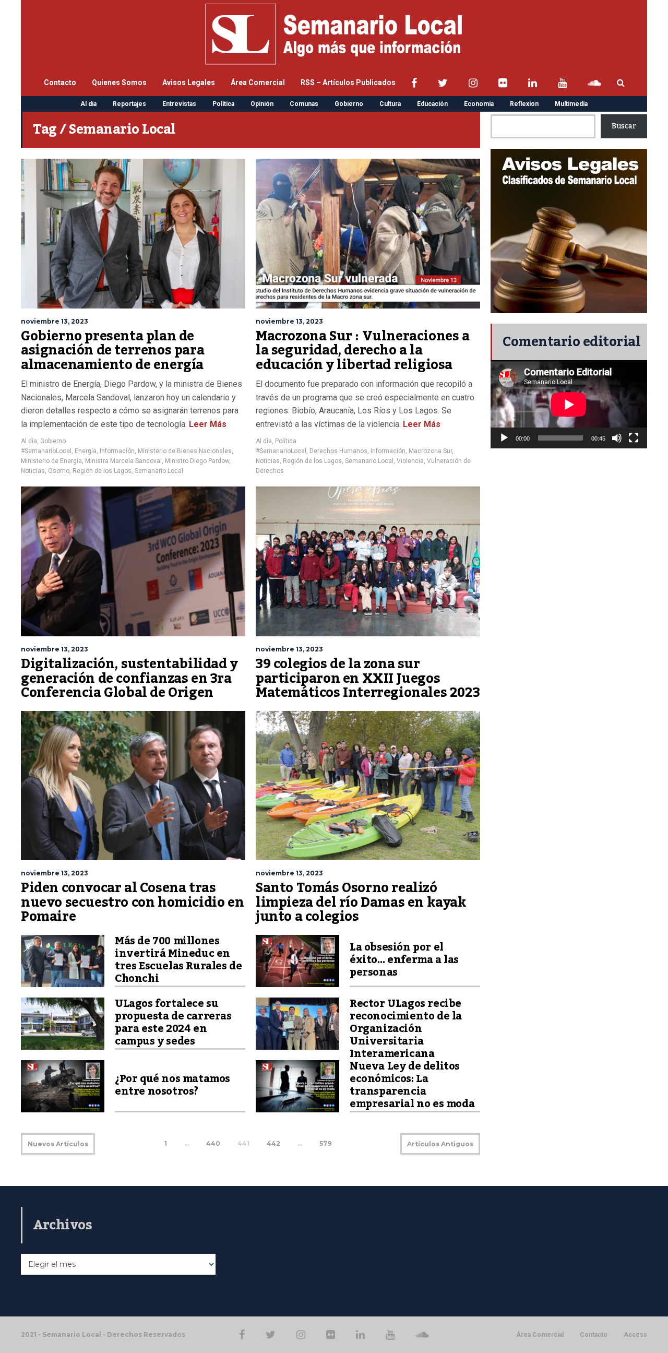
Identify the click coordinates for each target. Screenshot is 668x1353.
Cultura (390, 104)
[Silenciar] (617, 438)
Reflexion (524, 104)
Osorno (58, 470)
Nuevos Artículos (58, 1144)
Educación (432, 104)
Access (635, 1334)
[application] (569, 404)
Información (117, 451)
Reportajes (129, 104)
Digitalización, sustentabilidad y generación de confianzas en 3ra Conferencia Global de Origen (129, 678)
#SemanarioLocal (46, 451)
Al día (88, 104)
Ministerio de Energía (51, 461)
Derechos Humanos (338, 451)
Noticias (33, 470)
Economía (479, 104)
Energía (86, 451)
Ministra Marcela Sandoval (123, 461)
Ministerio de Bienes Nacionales (185, 451)
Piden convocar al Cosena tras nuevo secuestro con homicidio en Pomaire (132, 902)
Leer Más (206, 424)
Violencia (410, 461)
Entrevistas (179, 104)
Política (223, 104)
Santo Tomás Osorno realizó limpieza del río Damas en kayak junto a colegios (361, 902)
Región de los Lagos (102, 470)
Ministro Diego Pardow (197, 461)
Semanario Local (159, 470)
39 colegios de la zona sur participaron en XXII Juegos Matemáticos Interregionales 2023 (368, 678)
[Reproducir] (504, 438)
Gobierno (349, 104)
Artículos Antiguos (440, 1144)
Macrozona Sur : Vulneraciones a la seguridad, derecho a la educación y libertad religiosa (363, 350)
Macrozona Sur (430, 451)
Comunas (304, 104)
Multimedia (571, 104)
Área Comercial (258, 82)
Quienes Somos (119, 82)
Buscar (624, 126)
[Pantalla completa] (633, 438)
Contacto (60, 82)
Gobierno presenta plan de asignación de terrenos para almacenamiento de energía (112, 350)
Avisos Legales (188, 82)
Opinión (261, 104)
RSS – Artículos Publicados (348, 82)
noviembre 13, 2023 (54, 321)
